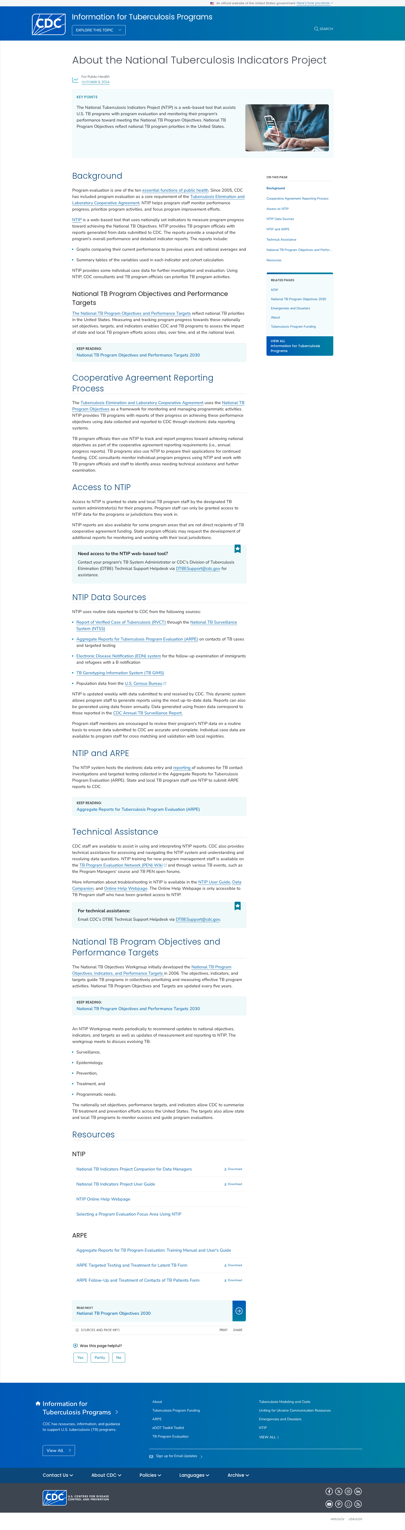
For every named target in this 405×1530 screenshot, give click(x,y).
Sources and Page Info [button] (100, 1330)
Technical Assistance (281, 240)
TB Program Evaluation (170, 1436)
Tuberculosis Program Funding (293, 326)
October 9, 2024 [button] (95, 82)
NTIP (77, 220)
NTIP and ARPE (277, 229)
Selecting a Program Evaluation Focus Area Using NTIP (128, 1214)
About (275, 317)
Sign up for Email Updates (176, 1456)
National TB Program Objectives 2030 (298, 299)
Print (224, 1330)
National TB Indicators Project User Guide (115, 1184)
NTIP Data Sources (280, 219)
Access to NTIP (277, 209)
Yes (80, 1357)
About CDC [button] (104, 1475)
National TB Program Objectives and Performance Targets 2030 (138, 355)
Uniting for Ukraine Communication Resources (295, 1410)
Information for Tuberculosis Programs (142, 17)
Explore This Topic (95, 30)
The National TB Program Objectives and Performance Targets (131, 313)
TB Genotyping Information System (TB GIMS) (120, 673)
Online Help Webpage (125, 888)
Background (275, 188)
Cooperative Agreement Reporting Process (297, 199)
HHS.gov (338, 1519)
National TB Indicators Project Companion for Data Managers (134, 1169)
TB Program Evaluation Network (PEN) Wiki (121, 865)
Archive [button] (236, 1475)
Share (238, 1330)
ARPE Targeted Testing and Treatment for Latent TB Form (131, 1265)
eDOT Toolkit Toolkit (168, 1427)
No (118, 1357)
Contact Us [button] (56, 1475)
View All (55, 1450)
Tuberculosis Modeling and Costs (284, 1401)
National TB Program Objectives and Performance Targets (299, 250)
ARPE (157, 1419)
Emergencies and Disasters (290, 308)
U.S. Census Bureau (143, 683)
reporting (182, 767)
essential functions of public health (175, 190)
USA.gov (355, 1519)
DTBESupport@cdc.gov (198, 568)
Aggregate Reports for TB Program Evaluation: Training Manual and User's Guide (153, 1250)
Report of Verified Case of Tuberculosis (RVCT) (121, 622)
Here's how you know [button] (313, 3)
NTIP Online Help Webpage (103, 1199)
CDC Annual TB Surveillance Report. (148, 713)
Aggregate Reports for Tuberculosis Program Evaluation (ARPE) (137, 639)
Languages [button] (193, 1475)
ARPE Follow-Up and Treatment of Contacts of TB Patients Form (137, 1280)
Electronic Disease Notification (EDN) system (118, 656)
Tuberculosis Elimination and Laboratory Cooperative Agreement (142, 402)
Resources (273, 260)
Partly (100, 1357)
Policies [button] (149, 1475)
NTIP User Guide (214, 882)
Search (326, 28)
